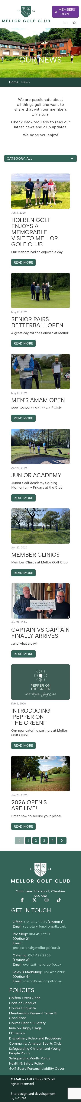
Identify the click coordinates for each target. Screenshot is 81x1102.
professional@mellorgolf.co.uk (36, 948)
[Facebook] (22, 900)
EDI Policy (17, 1033)
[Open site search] (74, 23)
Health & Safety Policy (26, 1063)
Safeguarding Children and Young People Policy (34, 1051)
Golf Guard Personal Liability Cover (36, 1068)
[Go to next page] (61, 840)
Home (13, 82)
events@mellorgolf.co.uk (42, 964)
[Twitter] (34, 900)
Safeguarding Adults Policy (29, 1058)
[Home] (26, 14)
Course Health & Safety (27, 1023)
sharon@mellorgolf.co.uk (42, 981)
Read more (23, 262)
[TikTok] (59, 900)
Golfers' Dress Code (24, 998)
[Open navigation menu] (65, 23)
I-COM (20, 1098)
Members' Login (67, 11)
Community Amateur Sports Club (35, 1043)
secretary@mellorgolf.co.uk (44, 926)
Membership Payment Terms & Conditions (33, 1015)
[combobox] (40, 158)
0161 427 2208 (35, 922)
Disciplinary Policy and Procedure (35, 1038)
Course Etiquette (22, 1008)
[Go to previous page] (19, 840)
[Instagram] (46, 900)
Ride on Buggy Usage (25, 1028)
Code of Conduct (22, 1003)
